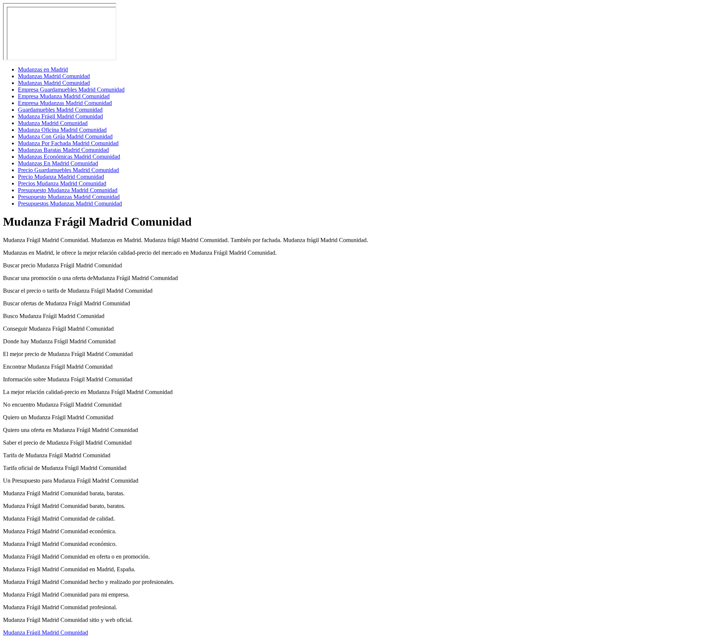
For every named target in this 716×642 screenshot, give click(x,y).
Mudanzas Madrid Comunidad (54, 76)
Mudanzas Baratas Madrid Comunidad (63, 150)
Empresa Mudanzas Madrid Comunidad (65, 103)
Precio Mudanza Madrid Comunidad (61, 177)
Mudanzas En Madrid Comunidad (58, 163)
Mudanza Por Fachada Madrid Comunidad (68, 143)
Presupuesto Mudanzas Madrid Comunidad (69, 197)
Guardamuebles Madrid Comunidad (60, 110)
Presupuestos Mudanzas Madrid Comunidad (70, 203)
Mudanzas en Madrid (43, 69)
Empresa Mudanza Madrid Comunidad (64, 96)
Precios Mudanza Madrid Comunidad (62, 183)
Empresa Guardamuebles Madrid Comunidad (71, 89)
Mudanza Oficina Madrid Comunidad (62, 130)
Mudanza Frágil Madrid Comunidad (60, 116)
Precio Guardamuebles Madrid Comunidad (68, 170)
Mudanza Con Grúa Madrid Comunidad (65, 136)
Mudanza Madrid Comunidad (53, 123)
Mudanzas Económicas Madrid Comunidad (69, 156)
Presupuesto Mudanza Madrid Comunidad (67, 190)
